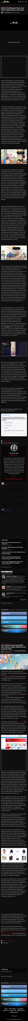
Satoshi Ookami (10, 593)
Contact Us (13, 1010)
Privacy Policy (14, 1012)
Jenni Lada (7, 12)
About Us (6, 1010)
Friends (6, 428)
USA (17, 443)
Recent (6, 571)
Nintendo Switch (4, 6)
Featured (3, 643)
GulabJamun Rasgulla (11, 576)
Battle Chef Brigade (8, 443)
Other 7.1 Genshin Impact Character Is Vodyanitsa (11, 590)
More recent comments (6, 603)
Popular (10, 571)
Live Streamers (7, 425)
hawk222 (8, 586)
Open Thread (12, 1008)
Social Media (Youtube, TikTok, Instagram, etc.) (14, 431)
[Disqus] (14, 499)
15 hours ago (23, 590)
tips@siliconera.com (16, 1019)
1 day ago (7, 597)
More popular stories (7, 567)
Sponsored (8, 643)
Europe (14, 443)
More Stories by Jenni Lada (14, 479)
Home (5, 1008)
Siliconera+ (20, 1008)
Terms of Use (21, 1010)
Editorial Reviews (8, 422)
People (2, 571)
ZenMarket (21, 721)
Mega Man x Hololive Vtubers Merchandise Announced (12, 582)
